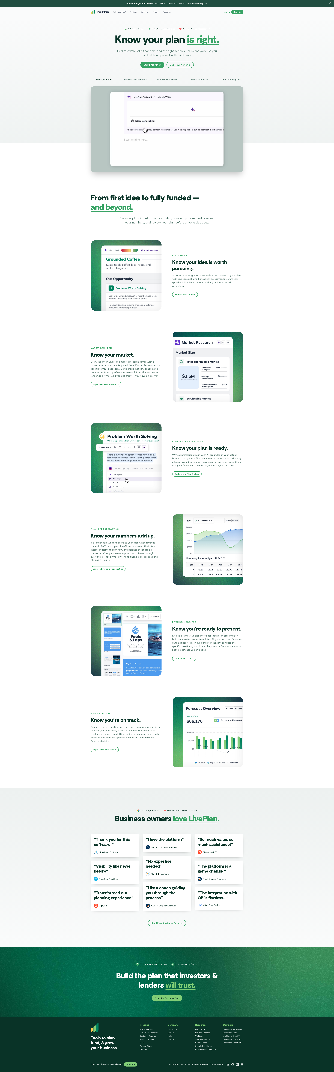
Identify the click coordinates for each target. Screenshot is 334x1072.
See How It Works (180, 64)
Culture (171, 1039)
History (171, 1036)
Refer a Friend (201, 1042)
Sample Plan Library (203, 1046)
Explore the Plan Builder (187, 474)
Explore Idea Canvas (185, 294)
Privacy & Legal (216, 1064)
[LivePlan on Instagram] (228, 1064)
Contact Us (172, 1029)
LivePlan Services (202, 1033)
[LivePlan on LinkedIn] (237, 1064)
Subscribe (130, 1064)
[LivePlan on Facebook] (232, 1064)
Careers (171, 1033)
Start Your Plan (152, 64)
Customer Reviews (148, 1036)
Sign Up (237, 12)
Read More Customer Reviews (167, 923)
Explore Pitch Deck (184, 658)
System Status (146, 1046)
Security (143, 1049)
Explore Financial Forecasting (108, 569)
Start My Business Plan (167, 998)
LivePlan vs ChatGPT (231, 1036)
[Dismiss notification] (330, 3)
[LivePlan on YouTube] (242, 1064)
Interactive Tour (146, 1029)
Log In (227, 12)
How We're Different (148, 1033)
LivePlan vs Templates (232, 1029)
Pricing (156, 12)
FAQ (142, 1042)
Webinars (199, 1036)
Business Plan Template (205, 1049)
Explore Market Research (106, 384)
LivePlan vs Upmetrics (232, 1039)
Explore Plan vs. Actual (104, 749)
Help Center (200, 1029)
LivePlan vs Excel (230, 1033)
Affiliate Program (202, 1039)
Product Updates (147, 1039)
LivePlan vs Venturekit (232, 1042)
